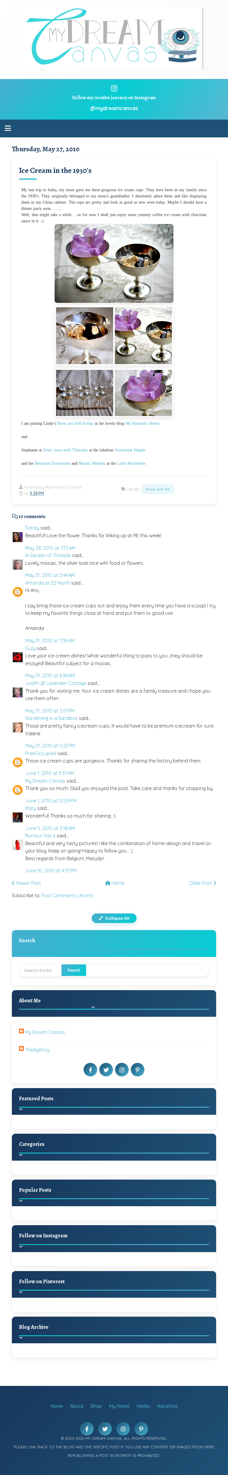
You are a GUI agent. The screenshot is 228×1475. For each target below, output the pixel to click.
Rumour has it (40, 836)
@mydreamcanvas (114, 108)
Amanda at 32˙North (47, 583)
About (76, 1406)
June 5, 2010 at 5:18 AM (50, 828)
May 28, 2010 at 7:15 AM (50, 548)
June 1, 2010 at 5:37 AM (49, 773)
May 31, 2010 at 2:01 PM (50, 711)
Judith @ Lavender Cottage (55, 683)
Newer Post (28, 883)
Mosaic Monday (92, 463)
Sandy (32, 528)
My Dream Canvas (45, 781)
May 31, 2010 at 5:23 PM (50, 746)
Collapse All (116, 918)
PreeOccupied (40, 753)
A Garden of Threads (48, 555)
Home (117, 883)
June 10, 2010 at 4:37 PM (51, 871)
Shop (96, 1406)
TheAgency (37, 1050)
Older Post (201, 883)
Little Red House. (132, 463)
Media (143, 1406)
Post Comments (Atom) (67, 895)
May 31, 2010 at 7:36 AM (50, 641)
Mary (30, 808)
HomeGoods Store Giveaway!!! (75, 1220)
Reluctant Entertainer (52, 463)
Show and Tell (158, 489)
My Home (119, 1406)
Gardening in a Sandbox (51, 718)
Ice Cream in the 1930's (55, 170)
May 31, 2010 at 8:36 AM (50, 675)
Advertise (167, 1406)
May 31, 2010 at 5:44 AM (50, 575)
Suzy (30, 648)
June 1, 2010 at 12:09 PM (51, 801)
